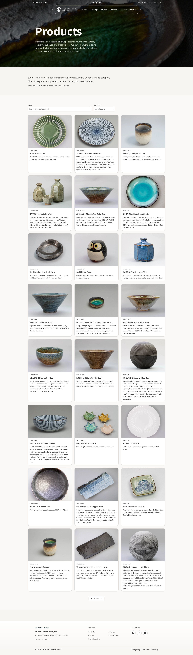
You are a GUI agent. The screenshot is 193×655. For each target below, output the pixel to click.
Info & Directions (130, 9)
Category (97, 105)
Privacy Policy (136, 650)
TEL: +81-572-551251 (42, 639)
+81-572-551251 (156, 2)
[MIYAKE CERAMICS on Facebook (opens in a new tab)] (93, 2)
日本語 (144, 2)
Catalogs (94, 9)
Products (84, 9)
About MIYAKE (115, 9)
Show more (95, 598)
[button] (50, 144)
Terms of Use (145, 650)
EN (139, 2)
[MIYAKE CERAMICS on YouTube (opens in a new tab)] (100, 2)
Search (30, 105)
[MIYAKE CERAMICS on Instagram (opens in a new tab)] (96, 2)
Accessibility (154, 650)
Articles (104, 9)
